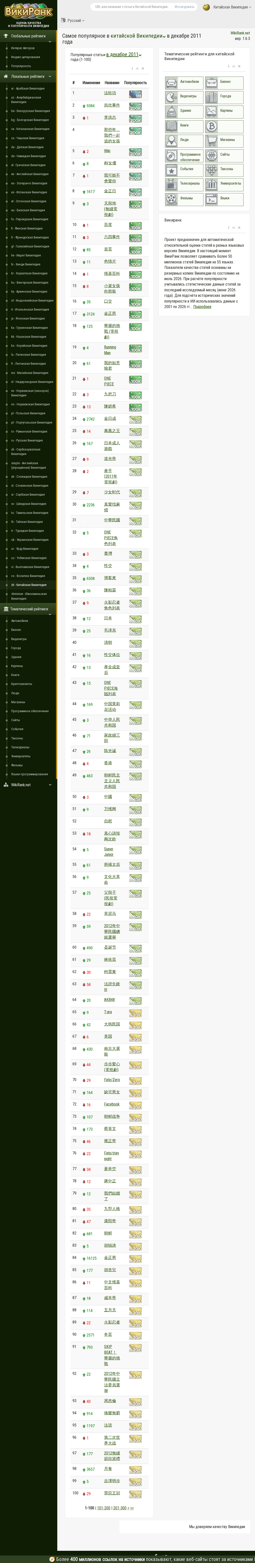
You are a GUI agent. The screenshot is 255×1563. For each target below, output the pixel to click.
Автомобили (19, 621)
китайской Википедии (137, 36)
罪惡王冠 (112, 1493)
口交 (108, 301)
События (17, 729)
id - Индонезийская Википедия (32, 300)
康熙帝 (110, 1221)
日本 (108, 618)
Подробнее (202, 306)
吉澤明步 (112, 1480)
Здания (16, 657)
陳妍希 (110, 406)
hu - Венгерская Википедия (29, 282)
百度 (108, 224)
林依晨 (110, 959)
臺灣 (108, 553)
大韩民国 (112, 1024)
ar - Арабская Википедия (28, 88)
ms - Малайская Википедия (29, 373)
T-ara (108, 1011)
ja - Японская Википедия (28, 318)
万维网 (110, 808)
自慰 (108, 821)
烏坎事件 (112, 105)
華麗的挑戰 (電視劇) (112, 331)
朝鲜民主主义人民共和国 (112, 781)
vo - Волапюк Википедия (28, 576)
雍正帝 (110, 1140)
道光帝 (110, 458)
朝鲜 (108, 1233)
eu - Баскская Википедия (28, 210)
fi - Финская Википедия (27, 228)
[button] (132, 68)
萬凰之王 (112, 430)
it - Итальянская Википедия (30, 309)
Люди (15, 693)
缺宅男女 (112, 1092)
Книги (15, 675)
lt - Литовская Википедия (28, 363)
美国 (108, 1036)
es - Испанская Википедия (29, 192)
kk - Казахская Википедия (28, 336)
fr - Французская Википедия (30, 237)
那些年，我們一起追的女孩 (112, 135)
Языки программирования (29, 774)
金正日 (110, 191)
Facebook (112, 1104)
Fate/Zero (112, 1079)
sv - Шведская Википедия (28, 504)
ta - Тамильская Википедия (29, 513)
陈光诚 (110, 750)
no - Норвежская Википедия (30, 404)
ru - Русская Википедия (27, 440)
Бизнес (16, 630)
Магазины (18, 702)
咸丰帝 (110, 1297)
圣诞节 (110, 947)
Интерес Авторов (23, 48)
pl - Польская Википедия (28, 413)
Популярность (21, 66)
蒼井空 (110, 1168)
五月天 (110, 1310)
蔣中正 (110, 1181)
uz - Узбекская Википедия (29, 558)
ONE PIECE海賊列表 (111, 688)
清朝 (108, 642)
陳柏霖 (110, 590)
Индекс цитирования (25, 57)
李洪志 (110, 117)
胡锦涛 (110, 1245)
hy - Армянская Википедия (29, 291)
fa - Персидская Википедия (29, 219)
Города (16, 648)
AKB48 (109, 999)
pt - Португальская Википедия (31, 422)
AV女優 (110, 163)
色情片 (110, 261)
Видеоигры (19, 639)
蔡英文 (110, 1128)
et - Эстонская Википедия (28, 201)
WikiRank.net (240, 33)
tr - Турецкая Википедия (27, 531)
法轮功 (110, 93)
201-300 (120, 1508)
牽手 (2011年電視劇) (110, 476)
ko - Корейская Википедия (29, 345)
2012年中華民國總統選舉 (112, 931)
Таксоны (17, 738)
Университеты (20, 756)
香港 (108, 763)
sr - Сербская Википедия (28, 494)
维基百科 (112, 273)
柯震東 (110, 971)
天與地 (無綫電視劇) (110, 209)
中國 (108, 796)
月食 (108, 1468)
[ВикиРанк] (28, 10)
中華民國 (112, 520)
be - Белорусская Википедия (30, 111)
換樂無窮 (112, 1413)
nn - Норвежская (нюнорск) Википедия (30, 393)
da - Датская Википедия (27, 147)
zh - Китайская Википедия (29, 585)
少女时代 (112, 492)
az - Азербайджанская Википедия (26, 100)
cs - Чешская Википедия (27, 138)
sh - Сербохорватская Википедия (25, 451)
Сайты (15, 720)
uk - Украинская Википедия (30, 540)
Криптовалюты (21, 684)
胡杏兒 (110, 1269)
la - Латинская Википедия (28, 354)
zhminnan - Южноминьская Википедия (29, 596)
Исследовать (184, 7)
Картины (17, 666)
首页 (108, 249)
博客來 (110, 577)
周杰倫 (110, 1400)
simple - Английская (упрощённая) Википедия (28, 465)
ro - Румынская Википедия (29, 431)
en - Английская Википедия (30, 174)
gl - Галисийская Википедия (30, 246)
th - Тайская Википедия (27, 522)
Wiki (107, 150)
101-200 (103, 1508)
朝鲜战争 (112, 1116)
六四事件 (112, 236)
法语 (108, 1425)
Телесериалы (20, 747)
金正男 (110, 1257)
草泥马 (110, 913)
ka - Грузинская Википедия (29, 328)
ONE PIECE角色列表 (111, 538)
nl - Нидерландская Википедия (32, 382)
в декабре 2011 (122, 54)
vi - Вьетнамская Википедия (30, 567)
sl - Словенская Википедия (29, 485)
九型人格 (112, 1208)
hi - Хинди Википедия (25, 264)
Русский (74, 20)
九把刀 (110, 394)
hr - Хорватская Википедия (29, 273)
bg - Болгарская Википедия (30, 120)
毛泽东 (110, 630)
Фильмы (17, 765)
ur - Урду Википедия (24, 549)
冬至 (108, 1334)
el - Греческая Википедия (28, 165)
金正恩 (110, 313)
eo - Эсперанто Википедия (29, 183)
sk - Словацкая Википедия (29, 476)
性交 (108, 565)
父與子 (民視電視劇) (110, 898)
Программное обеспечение (30, 711)
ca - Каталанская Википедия (30, 129)
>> (132, 1508)
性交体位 (112, 654)
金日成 (110, 418)
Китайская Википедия (230, 7)
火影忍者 (112, 1322)
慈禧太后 (112, 864)
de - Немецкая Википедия (28, 156)
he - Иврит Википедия (26, 255)
